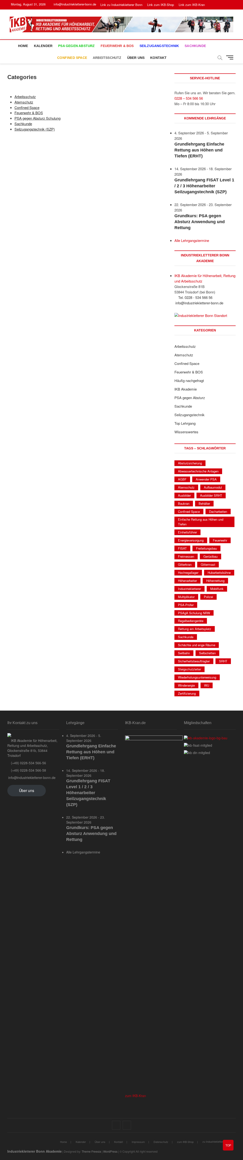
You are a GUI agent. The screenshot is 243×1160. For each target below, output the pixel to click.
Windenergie (186, 685)
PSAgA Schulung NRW (194, 613)
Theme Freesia (91, 1151)
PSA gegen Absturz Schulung (37, 118)
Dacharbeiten (218, 511)
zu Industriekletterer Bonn (217, 1141)
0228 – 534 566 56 (188, 98)
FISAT (182, 548)
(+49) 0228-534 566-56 (28, 762)
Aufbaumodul (213, 487)
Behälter (204, 503)
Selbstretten (207, 653)
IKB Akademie (185, 389)
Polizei (208, 596)
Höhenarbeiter (187, 580)
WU (206, 685)
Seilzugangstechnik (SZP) (34, 129)
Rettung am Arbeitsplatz (194, 629)
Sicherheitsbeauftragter (194, 661)
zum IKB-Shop (185, 1142)
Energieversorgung (191, 540)
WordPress (110, 1151)
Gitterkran (185, 564)
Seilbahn (184, 653)
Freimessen (186, 556)
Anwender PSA (206, 479)
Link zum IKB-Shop (160, 4)
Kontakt (158, 58)
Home (23, 46)
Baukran (183, 503)
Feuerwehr (220, 540)
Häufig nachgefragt (189, 380)
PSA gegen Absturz (76, 46)
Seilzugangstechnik (159, 46)
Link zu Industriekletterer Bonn (121, 4)
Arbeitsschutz (107, 58)
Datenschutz (161, 1142)
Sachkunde (195, 46)
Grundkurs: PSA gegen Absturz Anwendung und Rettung (199, 221)
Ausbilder (184, 495)
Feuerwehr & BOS (117, 46)
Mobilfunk (217, 588)
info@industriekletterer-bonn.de (74, 4)
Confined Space (72, 58)
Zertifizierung (187, 693)
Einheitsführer (187, 532)
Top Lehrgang (185, 423)
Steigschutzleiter (189, 669)
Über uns (136, 58)
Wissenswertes (186, 431)
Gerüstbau (210, 556)
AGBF (182, 479)
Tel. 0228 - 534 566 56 (194, 297)
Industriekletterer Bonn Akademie (34, 1151)
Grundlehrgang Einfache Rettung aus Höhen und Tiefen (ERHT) (199, 150)
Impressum (138, 1142)
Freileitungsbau (206, 548)
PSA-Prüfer (186, 605)
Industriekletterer (189, 588)
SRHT (223, 661)
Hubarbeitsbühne (219, 572)
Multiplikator (186, 596)
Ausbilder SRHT (211, 495)
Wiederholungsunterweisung (197, 677)
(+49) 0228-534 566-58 (28, 770)
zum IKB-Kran (135, 1095)
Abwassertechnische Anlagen (198, 471)
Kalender (43, 46)
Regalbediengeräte (190, 620)
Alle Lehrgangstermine (191, 240)
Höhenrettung (215, 580)
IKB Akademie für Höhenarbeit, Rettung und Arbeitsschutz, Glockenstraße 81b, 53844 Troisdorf (32, 748)
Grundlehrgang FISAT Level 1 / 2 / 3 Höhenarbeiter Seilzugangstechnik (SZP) (204, 186)
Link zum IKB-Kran (192, 4)
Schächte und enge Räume (196, 645)
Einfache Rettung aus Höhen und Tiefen (200, 521)
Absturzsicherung (190, 463)
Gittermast (208, 564)
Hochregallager (188, 572)
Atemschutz (23, 101)
